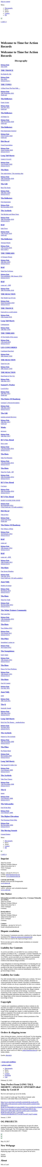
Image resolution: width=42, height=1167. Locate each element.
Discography (9, 8)
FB (6, 15)
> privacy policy (6, 1065)
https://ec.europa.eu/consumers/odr (21, 937)
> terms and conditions (8, 1062)
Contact (7, 13)
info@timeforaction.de (13, 874)
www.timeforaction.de (13, 876)
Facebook (8, 1075)
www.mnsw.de (5, 883)
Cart (6, 1077)
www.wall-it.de (5, 890)
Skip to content (5, 1)
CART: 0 (3, 22)
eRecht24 (9, 1055)
